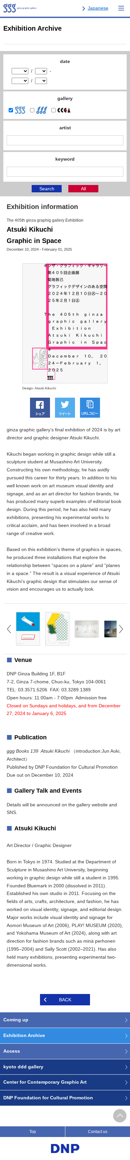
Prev (9, 629)
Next (121, 629)
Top (32, 1131)
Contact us (97, 1131)
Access (11, 1051)
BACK (65, 999)
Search (46, 188)
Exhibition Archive (24, 1035)
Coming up (15, 1019)
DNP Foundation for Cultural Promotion (48, 1097)
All (83, 188)
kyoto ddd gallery (23, 1066)
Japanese (98, 8)
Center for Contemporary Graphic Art (45, 1082)
